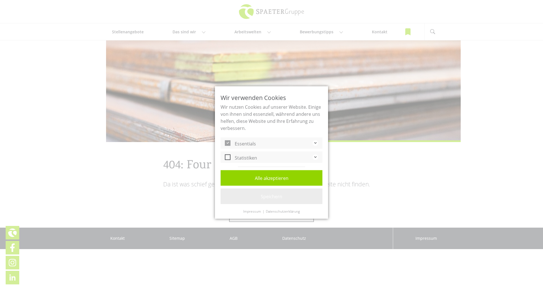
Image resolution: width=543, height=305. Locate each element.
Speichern (271, 196)
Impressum (252, 211)
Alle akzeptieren (271, 178)
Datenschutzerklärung (283, 211)
